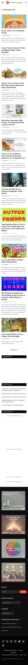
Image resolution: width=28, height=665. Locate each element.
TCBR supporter (17, 415)
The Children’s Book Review (12, 658)
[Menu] (3, 2)
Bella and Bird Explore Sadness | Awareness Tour (14, 397)
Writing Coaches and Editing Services (11, 627)
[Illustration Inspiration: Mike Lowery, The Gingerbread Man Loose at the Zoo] (14, 111)
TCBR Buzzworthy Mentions (10, 654)
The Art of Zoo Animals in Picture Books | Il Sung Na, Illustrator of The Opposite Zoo (13, 156)
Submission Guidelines (10, 650)
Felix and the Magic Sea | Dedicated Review (13, 405)
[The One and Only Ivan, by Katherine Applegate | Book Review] (14, 180)
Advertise (13, 652)
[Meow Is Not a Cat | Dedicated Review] (14, 21)
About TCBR (23, 654)
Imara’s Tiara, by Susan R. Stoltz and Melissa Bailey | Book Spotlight (13, 50)
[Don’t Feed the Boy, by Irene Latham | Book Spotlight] (14, 325)
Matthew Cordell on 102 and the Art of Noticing (13, 393)
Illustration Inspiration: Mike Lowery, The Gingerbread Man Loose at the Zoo (13, 123)
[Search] (25, 2)
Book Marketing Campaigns (9, 623)
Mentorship (5, 630)
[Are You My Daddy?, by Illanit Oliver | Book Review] (14, 251)
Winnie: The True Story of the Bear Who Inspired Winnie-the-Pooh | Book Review (13, 85)
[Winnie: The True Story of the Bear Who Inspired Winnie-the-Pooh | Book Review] (14, 74)
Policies (20, 650)
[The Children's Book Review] (15, 2)
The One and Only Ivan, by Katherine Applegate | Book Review (12, 191)
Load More (13, 350)
